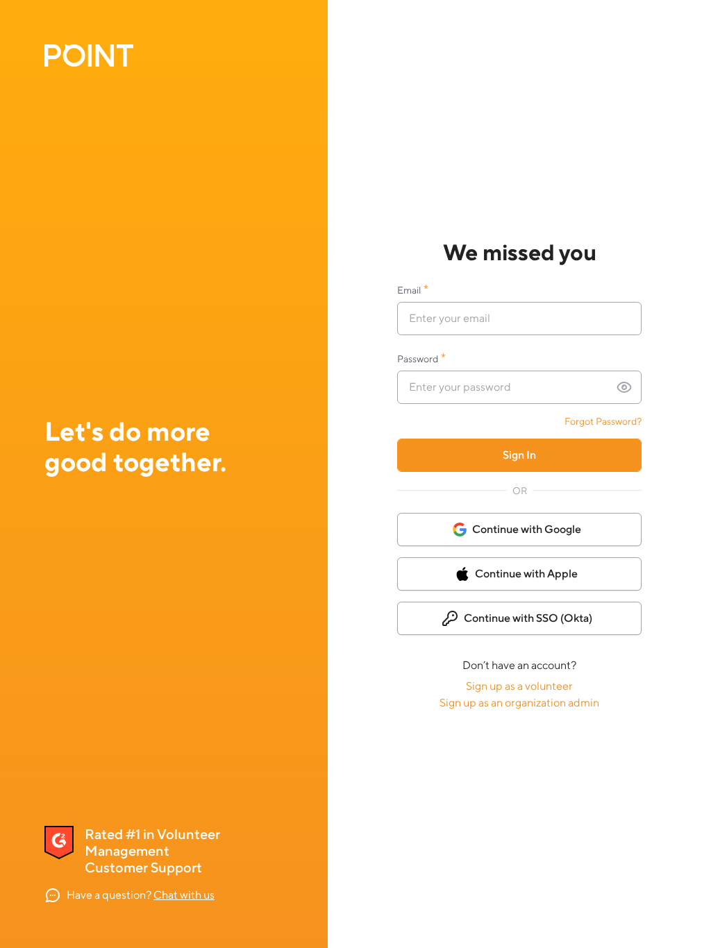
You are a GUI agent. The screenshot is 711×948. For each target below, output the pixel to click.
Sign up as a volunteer (519, 686)
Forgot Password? (603, 421)
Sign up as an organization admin (519, 702)
